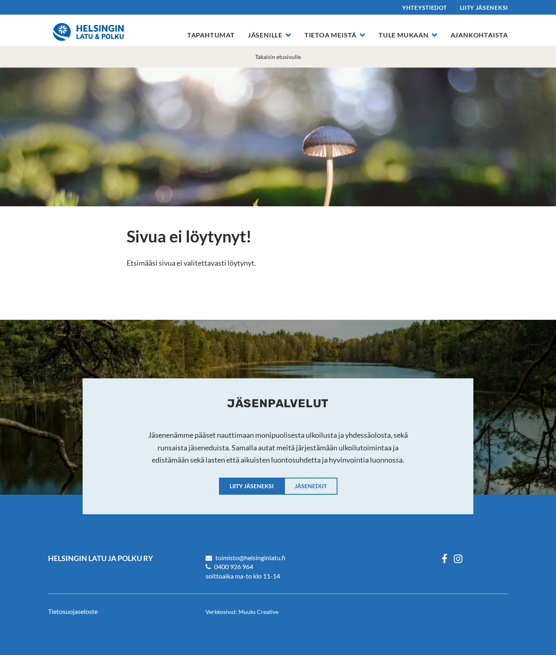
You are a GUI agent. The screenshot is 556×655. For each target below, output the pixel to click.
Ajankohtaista (479, 35)
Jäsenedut (311, 486)
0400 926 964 (233, 566)
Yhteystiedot (424, 7)
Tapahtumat (211, 35)
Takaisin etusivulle (278, 56)
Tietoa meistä (330, 35)
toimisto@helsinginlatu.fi (250, 557)
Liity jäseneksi (484, 7)
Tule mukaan (404, 35)
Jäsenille (265, 35)
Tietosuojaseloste (73, 611)
